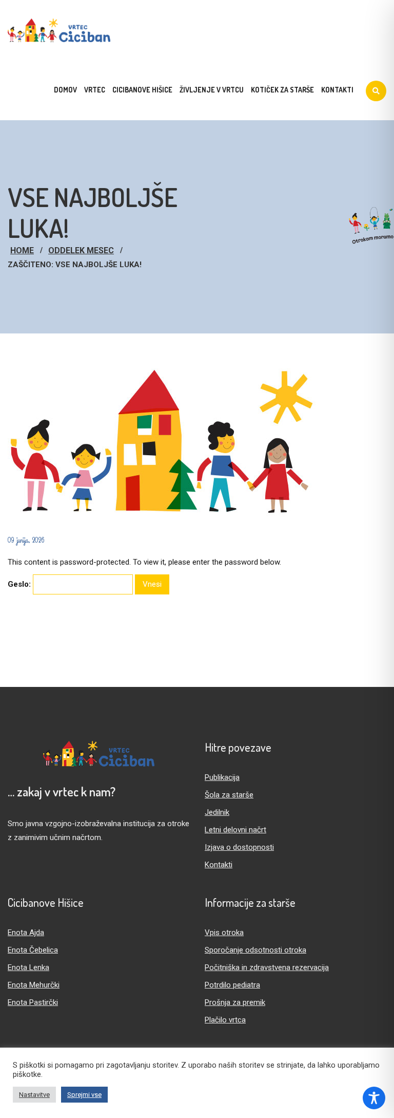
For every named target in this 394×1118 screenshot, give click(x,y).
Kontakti (218, 864)
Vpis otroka (224, 932)
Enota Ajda (26, 932)
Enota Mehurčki (34, 985)
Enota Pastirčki (33, 1002)
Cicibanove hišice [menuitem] (142, 89)
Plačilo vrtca (225, 1019)
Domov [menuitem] (65, 89)
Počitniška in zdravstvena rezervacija (267, 967)
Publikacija (222, 777)
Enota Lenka (28, 967)
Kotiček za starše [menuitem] (282, 89)
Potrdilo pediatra (232, 985)
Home (22, 250)
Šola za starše (229, 794)
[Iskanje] (376, 91)
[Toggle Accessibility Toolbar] (374, 1098)
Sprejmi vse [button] (84, 1094)
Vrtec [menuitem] (94, 89)
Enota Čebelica (33, 950)
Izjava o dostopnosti (239, 847)
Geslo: (20, 584)
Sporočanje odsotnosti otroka (255, 950)
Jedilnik (217, 812)
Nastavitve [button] (34, 1094)
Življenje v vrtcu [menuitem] (212, 89)
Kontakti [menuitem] (337, 89)
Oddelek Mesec (81, 250)
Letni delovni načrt (235, 829)
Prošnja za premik (235, 1002)
